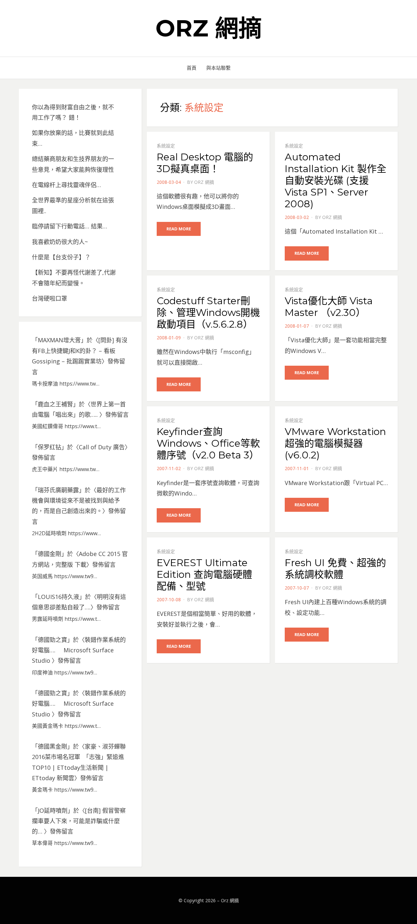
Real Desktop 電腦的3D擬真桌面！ (205, 163)
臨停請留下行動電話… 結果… (69, 226)
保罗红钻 (49, 447)
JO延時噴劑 (52, 810)
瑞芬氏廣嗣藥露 (58, 490)
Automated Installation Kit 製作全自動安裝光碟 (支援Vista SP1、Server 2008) (335, 180)
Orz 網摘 (208, 28)
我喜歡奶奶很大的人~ (60, 242)
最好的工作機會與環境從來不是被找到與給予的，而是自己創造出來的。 (79, 500)
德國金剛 (49, 554)
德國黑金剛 (52, 746)
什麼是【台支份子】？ (61, 257)
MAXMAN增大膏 (59, 340)
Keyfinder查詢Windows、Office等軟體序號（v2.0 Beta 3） (208, 443)
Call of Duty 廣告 (102, 447)
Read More (178, 229)
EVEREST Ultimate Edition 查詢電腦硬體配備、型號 (204, 574)
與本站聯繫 (218, 67)
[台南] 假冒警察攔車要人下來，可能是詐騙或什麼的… (79, 821)
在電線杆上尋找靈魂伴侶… (66, 185)
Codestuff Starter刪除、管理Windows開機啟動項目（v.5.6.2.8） (208, 312)
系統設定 (166, 146)
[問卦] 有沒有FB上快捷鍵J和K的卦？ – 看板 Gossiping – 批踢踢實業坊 (79, 350)
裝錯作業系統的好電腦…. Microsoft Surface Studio (79, 650)
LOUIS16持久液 (58, 597)
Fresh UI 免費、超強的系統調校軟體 (335, 568)
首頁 (191, 67)
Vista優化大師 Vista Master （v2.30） (329, 307)
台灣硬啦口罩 (49, 298)
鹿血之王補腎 (55, 404)
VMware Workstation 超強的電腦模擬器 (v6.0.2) (335, 443)
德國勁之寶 (52, 640)
